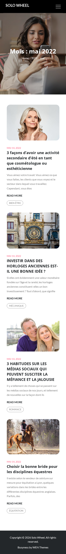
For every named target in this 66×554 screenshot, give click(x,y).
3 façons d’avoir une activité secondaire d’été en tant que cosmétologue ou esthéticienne (33, 160)
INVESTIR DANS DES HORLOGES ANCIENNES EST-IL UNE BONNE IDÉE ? (32, 266)
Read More (14, 196)
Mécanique (16, 305)
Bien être (15, 202)
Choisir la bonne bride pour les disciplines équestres (32, 469)
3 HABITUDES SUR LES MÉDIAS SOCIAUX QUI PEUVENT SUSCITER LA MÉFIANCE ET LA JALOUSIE (30, 371)
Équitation (16, 510)
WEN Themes (40, 547)
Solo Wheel (17, 5)
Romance (15, 409)
